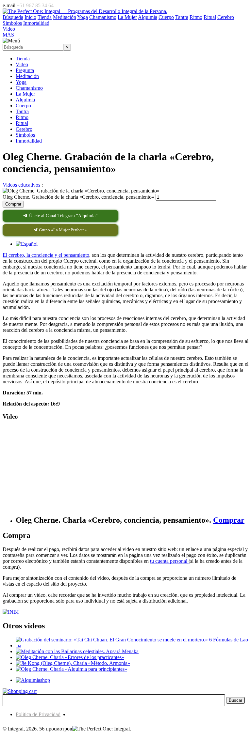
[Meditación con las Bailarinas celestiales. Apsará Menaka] (77, 651)
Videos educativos (21, 185)
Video (22, 64)
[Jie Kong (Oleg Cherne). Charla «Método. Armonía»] (73, 663)
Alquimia (25, 99)
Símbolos (25, 135)
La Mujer (25, 94)
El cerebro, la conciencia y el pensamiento (46, 255)
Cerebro (24, 129)
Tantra (22, 111)
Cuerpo (23, 105)
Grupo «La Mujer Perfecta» (62, 229)
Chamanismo (29, 88)
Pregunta (25, 70)
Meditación (27, 76)
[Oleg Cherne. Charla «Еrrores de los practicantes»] (70, 657)
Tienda (23, 58)
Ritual (22, 123)
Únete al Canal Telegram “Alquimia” (62, 215)
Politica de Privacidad (38, 714)
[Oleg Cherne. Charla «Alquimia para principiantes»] (71, 669)
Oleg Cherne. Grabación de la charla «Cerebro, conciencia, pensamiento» (78, 197)
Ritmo (22, 117)
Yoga (21, 82)
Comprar (13, 204)
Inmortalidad (29, 141)
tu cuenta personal (169, 561)
